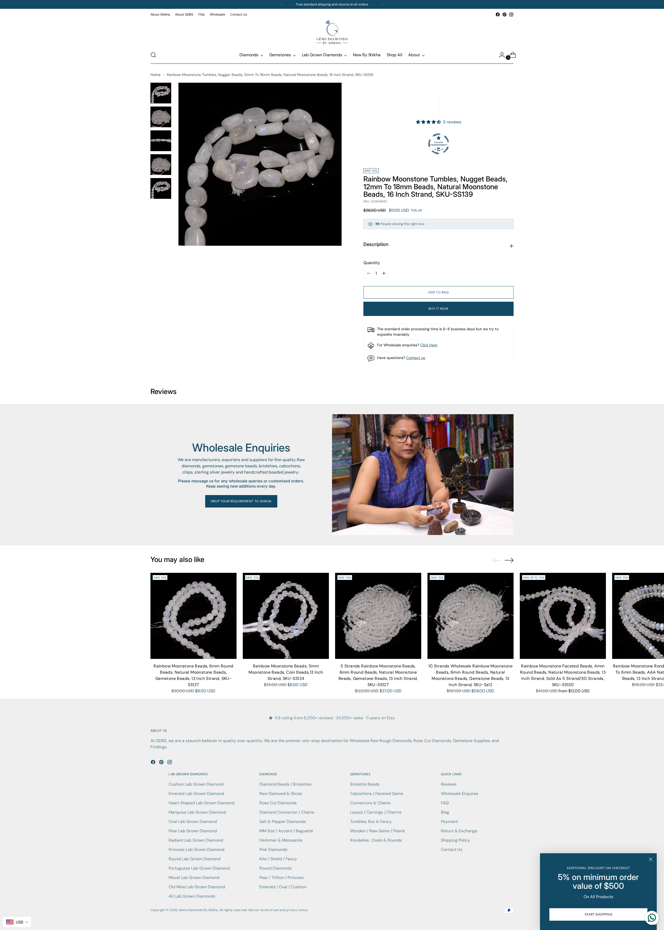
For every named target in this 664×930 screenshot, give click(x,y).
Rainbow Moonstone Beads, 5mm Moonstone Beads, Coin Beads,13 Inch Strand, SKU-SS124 (285, 672)
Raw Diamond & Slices (280, 793)
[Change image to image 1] (160, 93)
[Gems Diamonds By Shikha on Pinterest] (504, 14)
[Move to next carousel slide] (509, 560)
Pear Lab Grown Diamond (193, 831)
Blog (445, 812)
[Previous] (282, 4)
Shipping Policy (455, 840)
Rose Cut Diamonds (278, 803)
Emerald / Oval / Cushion (282, 887)
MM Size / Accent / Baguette (286, 831)
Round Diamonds (275, 868)
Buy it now (438, 309)
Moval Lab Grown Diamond (194, 877)
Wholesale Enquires (459, 793)
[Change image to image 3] (160, 140)
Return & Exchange (459, 831)
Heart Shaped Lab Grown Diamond (201, 803)
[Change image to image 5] (160, 188)
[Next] (382, 4)
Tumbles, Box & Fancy (371, 821)
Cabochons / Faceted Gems (376, 793)
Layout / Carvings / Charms (376, 812)
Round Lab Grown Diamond (194, 859)
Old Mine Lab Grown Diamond (197, 887)
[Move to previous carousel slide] (497, 560)
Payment (449, 821)
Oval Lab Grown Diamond (193, 821)
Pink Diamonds (273, 849)
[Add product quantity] (368, 273)
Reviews (449, 784)
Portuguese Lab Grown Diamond (199, 868)
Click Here (428, 345)
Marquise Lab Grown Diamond (197, 812)
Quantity (371, 262)
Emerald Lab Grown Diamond (196, 793)
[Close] (651, 859)
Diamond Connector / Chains (286, 812)
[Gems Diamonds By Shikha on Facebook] (497, 14)
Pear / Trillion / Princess (281, 877)
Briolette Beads (364, 784)
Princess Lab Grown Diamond (196, 849)
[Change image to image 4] (160, 164)
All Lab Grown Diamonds (192, 896)
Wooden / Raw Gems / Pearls (377, 831)
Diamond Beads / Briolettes (285, 784)
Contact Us (451, 849)
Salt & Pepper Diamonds (282, 821)
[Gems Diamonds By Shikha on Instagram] (511, 14)
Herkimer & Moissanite (280, 840)
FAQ (445, 803)
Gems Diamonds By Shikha (198, 910)
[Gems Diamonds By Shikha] (332, 32)
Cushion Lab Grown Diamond (196, 784)
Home (155, 74)
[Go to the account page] (500, 55)
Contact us (415, 357)
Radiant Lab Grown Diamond (196, 840)
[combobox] (17, 922)
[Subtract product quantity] (384, 273)
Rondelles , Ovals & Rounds (376, 840)
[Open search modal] (153, 55)
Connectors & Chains (370, 803)
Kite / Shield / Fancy (278, 859)
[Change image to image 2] (160, 117)
